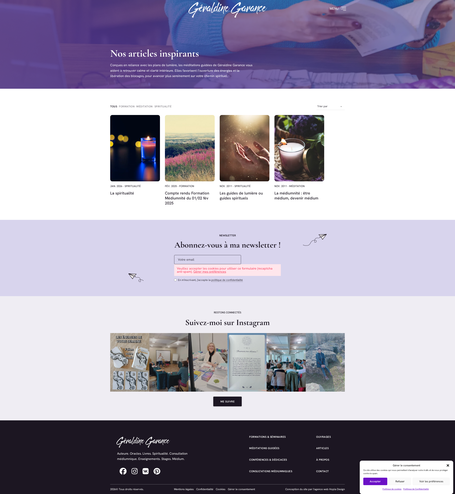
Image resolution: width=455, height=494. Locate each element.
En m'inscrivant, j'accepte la (210, 280)
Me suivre (227, 401)
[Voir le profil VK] (145, 471)
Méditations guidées (264, 448)
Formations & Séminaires (267, 436)
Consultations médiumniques (270, 471)
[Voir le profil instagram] (134, 471)
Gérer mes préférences (209, 272)
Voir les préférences (431, 481)
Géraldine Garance (227, 9)
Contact (322, 471)
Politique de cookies (392, 488)
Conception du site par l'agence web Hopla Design (315, 489)
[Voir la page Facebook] (123, 471)
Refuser (400, 481)
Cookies (220, 489)
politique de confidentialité (227, 280)
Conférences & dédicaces (268, 459)
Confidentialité (204, 489)
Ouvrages (323, 436)
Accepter (375, 481)
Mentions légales (184, 489)
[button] (448, 465)
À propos (322, 459)
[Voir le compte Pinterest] (157, 471)
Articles (322, 448)
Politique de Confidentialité (416, 488)
